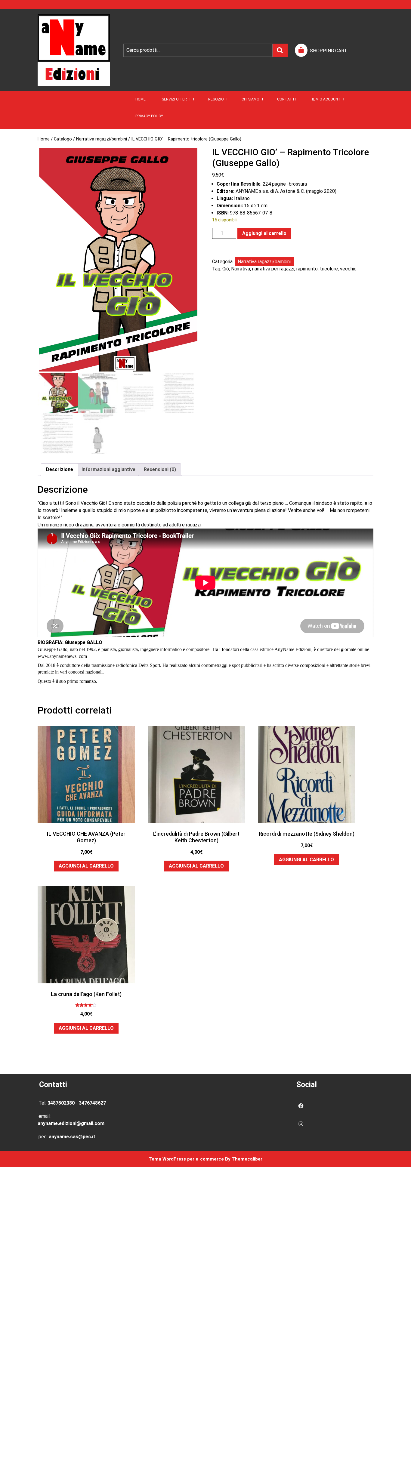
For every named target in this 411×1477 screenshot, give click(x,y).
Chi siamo (250, 99)
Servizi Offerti (176, 99)
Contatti (286, 99)
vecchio (348, 269)
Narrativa (240, 269)
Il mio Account (326, 99)
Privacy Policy (149, 116)
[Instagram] (301, 1124)
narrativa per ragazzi (273, 269)
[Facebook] (301, 1106)
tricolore (329, 269)
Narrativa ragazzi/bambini (101, 139)
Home (140, 99)
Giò (225, 269)
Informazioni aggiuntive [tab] (108, 469)
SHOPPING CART (328, 51)
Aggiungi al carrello (264, 233)
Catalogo (63, 139)
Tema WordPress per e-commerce (186, 1159)
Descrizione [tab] (59, 469)
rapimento (307, 269)
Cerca (280, 50)
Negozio (216, 99)
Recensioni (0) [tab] (160, 469)
